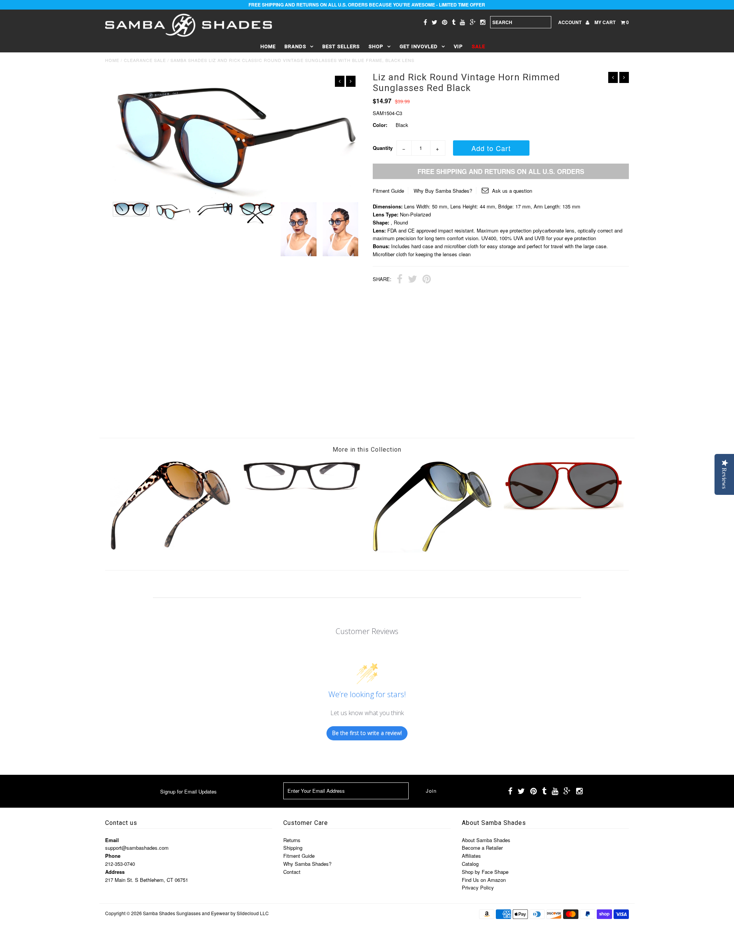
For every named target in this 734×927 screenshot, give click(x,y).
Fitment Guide (388, 190)
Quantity (383, 147)
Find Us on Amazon (484, 879)
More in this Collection (367, 449)
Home (268, 46)
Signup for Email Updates (188, 791)
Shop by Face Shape (485, 871)
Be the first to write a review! (367, 733)
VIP (458, 46)
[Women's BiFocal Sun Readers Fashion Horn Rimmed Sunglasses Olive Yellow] (432, 550)
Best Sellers (341, 46)
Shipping (292, 847)
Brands (295, 46)
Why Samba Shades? (307, 863)
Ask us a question (511, 190)
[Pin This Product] (426, 280)
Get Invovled (418, 46)
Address (115, 871)
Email (112, 840)
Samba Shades (159, 913)
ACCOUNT (570, 22)
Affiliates (471, 855)
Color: (380, 124)
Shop (376, 46)
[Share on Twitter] (412, 280)
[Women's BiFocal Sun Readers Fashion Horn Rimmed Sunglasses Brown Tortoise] (170, 547)
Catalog (470, 863)
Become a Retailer (482, 847)
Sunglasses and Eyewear (202, 913)
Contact (291, 871)
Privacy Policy (478, 887)
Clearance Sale (145, 60)
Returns (291, 840)
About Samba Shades (486, 840)
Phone (112, 855)
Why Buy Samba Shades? (443, 190)
